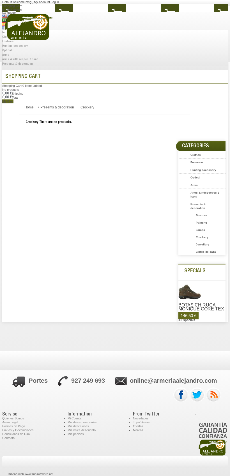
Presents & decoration (17, 64)
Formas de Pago (13, 426)
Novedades (141, 418)
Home (29, 107)
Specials (195, 271)
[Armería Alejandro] (44, 30)
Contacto (8, 438)
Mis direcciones (78, 426)
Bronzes (201, 215)
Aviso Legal (10, 422)
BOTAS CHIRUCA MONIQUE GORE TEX (201, 307)
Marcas (138, 430)
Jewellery (202, 244)
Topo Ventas (141, 422)
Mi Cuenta (74, 418)
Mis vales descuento (82, 430)
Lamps (200, 229)
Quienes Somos (13, 418)
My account (42, 2)
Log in (55, 2)
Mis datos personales (82, 422)
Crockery (202, 237)
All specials (186, 320)
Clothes (195, 154)
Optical (7, 50)
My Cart (7, 101)
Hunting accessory (203, 169)
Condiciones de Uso (16, 434)
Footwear (196, 162)
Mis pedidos (76, 434)
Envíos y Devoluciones (18, 430)
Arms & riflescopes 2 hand (20, 59)
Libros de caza (206, 251)
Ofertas (138, 426)
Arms (5, 55)
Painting (201, 222)
